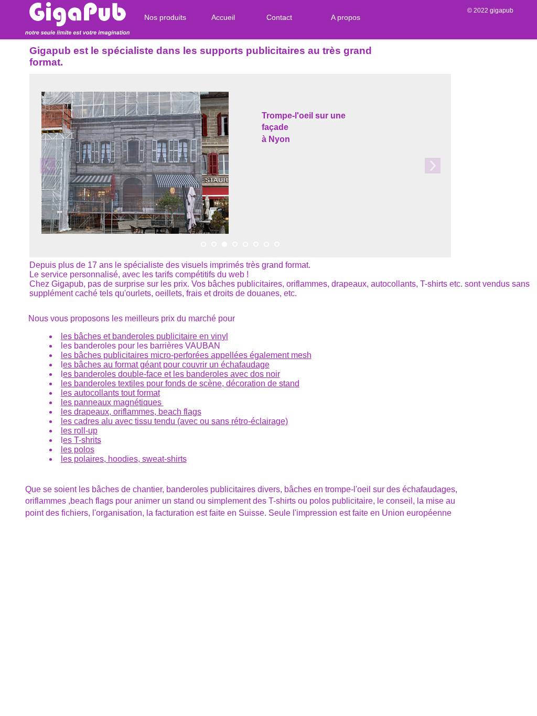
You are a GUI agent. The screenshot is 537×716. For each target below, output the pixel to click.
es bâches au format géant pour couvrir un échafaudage (166, 364)
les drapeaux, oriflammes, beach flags (131, 411)
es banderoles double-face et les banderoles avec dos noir (171, 374)
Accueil (223, 17)
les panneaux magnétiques (112, 402)
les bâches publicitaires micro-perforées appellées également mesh (186, 355)
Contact (279, 17)
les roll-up (79, 430)
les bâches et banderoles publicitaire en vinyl (144, 336)
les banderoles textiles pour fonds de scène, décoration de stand (180, 383)
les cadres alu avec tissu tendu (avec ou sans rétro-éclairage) (174, 421)
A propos (345, 17)
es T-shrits (82, 440)
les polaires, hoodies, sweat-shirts (124, 458)
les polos (77, 449)
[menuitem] (161, 17)
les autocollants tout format (110, 392)
